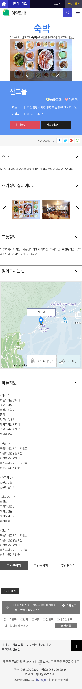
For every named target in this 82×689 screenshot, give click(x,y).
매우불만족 (66, 619)
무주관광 (4, 4)
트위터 (65, 140)
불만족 (49, 619)
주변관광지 (14, 565)
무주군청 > (73, 3)
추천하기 (21, 124)
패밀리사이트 (19, 3)
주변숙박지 (41, 565)
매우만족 (12, 619)
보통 (37, 619)
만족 (25, 619)
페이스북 (59, 140)
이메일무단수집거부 (39, 644)
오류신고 (71, 605)
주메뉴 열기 (77, 12)
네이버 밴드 (77, 140)
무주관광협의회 (11, 649)
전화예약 (52, 124)
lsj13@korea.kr (44, 674)
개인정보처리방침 (12, 644)
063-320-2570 (29, 669)
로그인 (57, 3)
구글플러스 (71, 140)
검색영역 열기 (67, 12)
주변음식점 (68, 565)
